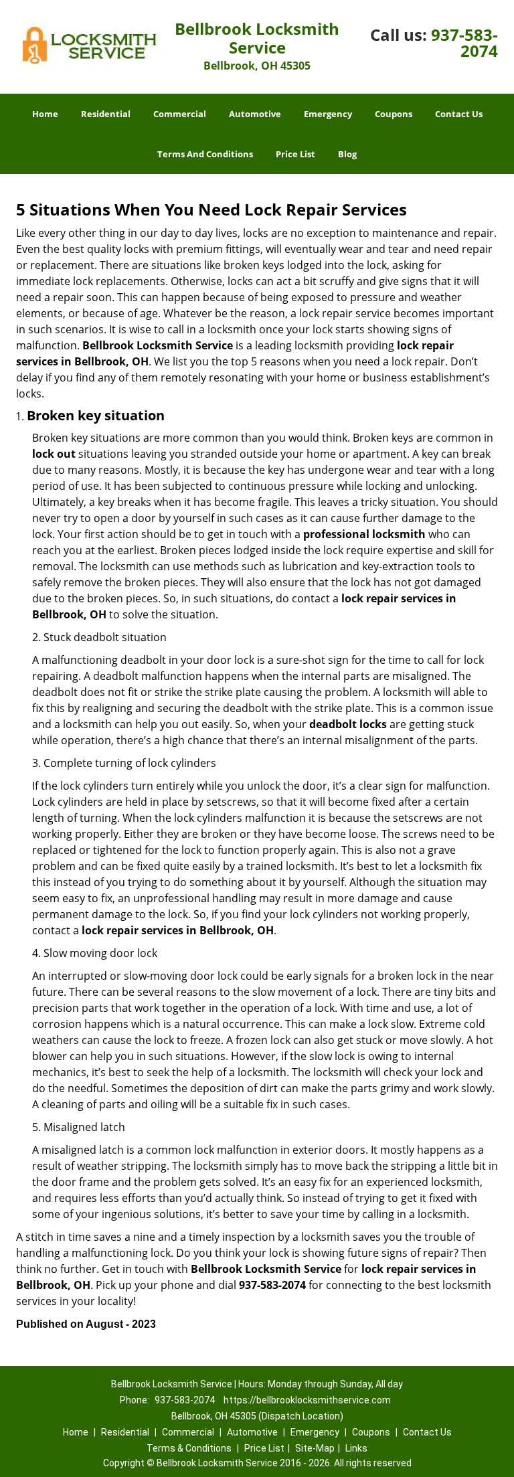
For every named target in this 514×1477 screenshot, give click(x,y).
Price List (295, 154)
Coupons (393, 114)
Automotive (255, 114)
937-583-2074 (464, 42)
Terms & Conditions (189, 1448)
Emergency (328, 114)
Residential (106, 114)
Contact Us (459, 114)
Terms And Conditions (205, 154)
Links (356, 1448)
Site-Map (315, 1448)
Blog (347, 154)
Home (45, 114)
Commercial (179, 114)
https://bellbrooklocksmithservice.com (307, 1400)
